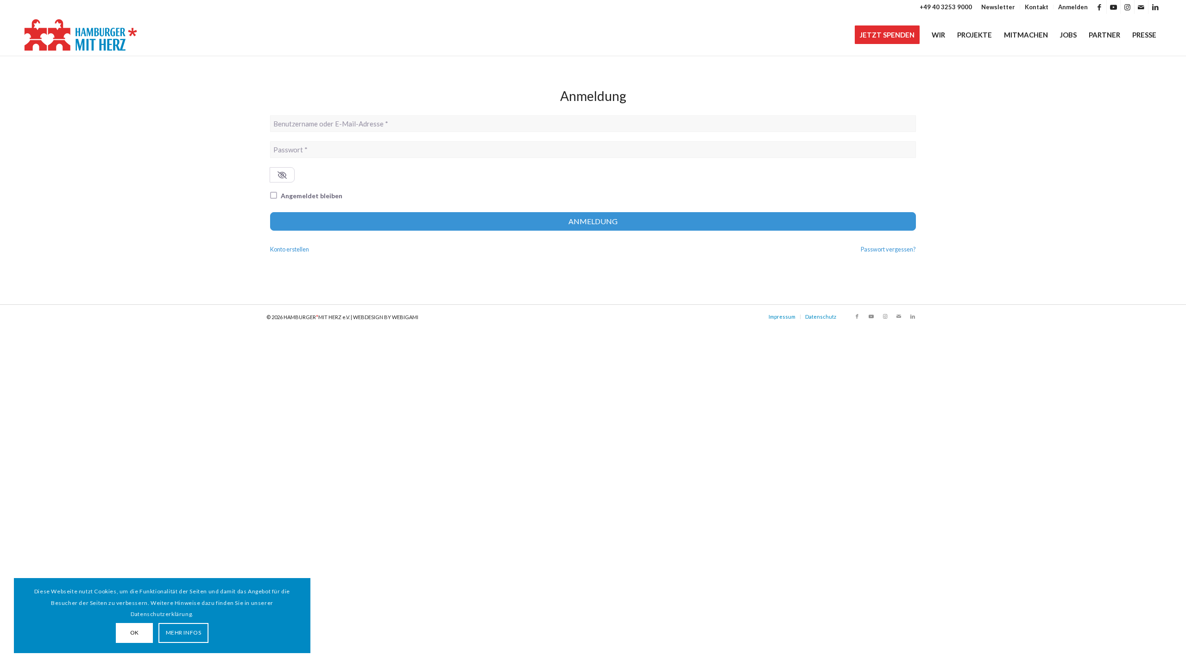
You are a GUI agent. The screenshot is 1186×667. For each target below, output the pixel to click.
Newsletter (998, 7)
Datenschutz (820, 317)
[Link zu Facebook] (1099, 7)
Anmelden (1073, 7)
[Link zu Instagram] (1127, 7)
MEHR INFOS (184, 632)
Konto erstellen (289, 249)
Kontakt (1036, 7)
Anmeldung (593, 221)
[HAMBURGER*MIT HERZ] (81, 35)
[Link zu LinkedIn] (1155, 7)
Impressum (782, 317)
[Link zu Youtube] (1113, 7)
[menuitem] (998, 7)
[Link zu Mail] (1141, 7)
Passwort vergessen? (888, 249)
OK (134, 632)
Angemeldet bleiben (311, 196)
